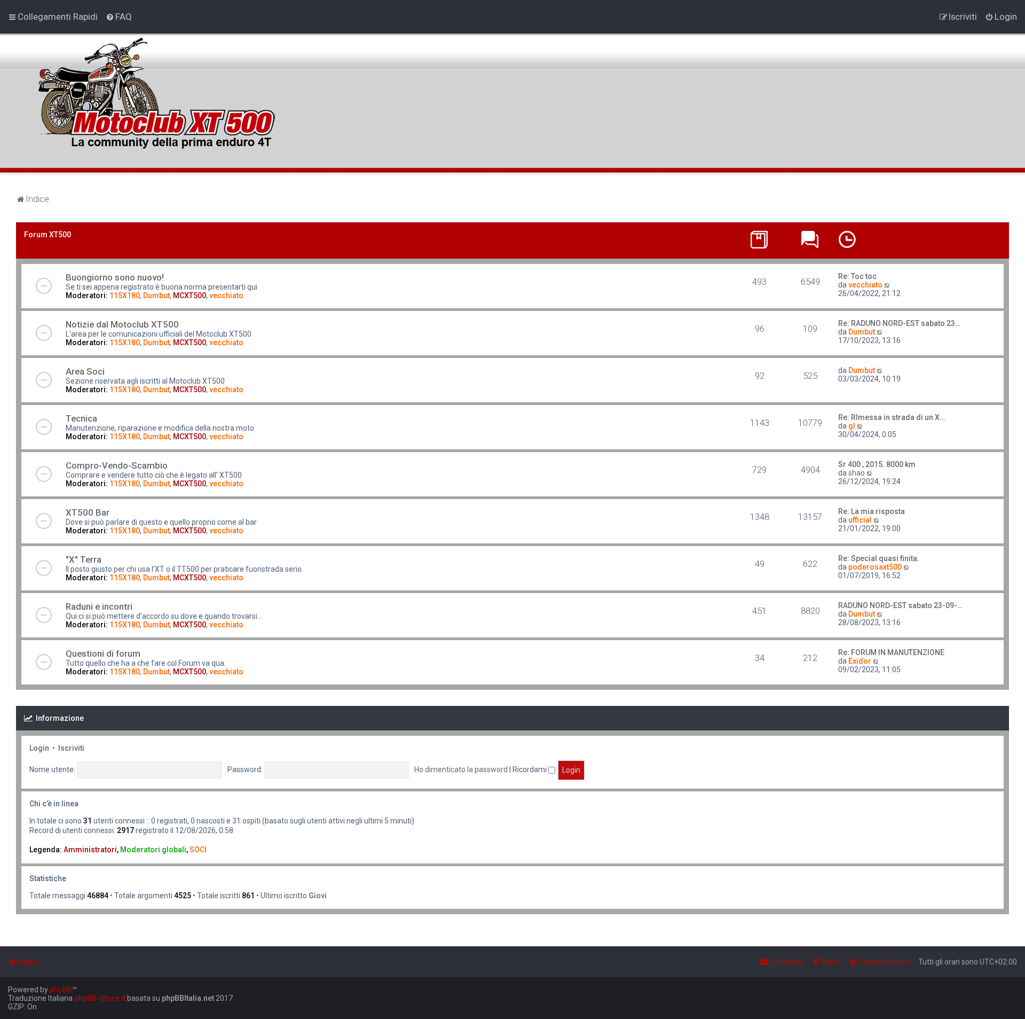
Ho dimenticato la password (461, 769)
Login (39, 748)
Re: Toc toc (857, 276)
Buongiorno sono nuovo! (115, 277)
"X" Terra (83, 559)
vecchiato (226, 295)
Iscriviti (71, 748)
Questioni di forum (103, 653)
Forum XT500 (47, 234)
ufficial (860, 520)
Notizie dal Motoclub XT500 (122, 324)
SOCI (198, 849)
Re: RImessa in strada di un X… (891, 417)
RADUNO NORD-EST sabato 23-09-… (900, 605)
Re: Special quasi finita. (878, 558)
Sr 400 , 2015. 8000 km (877, 464)
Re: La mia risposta (871, 511)
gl (851, 426)
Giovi (318, 895)
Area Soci (85, 371)
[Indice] (154, 87)
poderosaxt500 (875, 567)
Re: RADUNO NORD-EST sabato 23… (899, 323)
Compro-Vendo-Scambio (117, 465)
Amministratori (90, 849)
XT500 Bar (87, 512)
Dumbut (156, 295)
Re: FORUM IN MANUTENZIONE (891, 652)
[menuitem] (119, 16)
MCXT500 (189, 295)
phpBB (61, 989)
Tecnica (81, 418)
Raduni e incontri (99, 606)
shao (856, 473)
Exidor (859, 661)
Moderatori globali (153, 849)
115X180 (124, 295)
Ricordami (530, 769)
